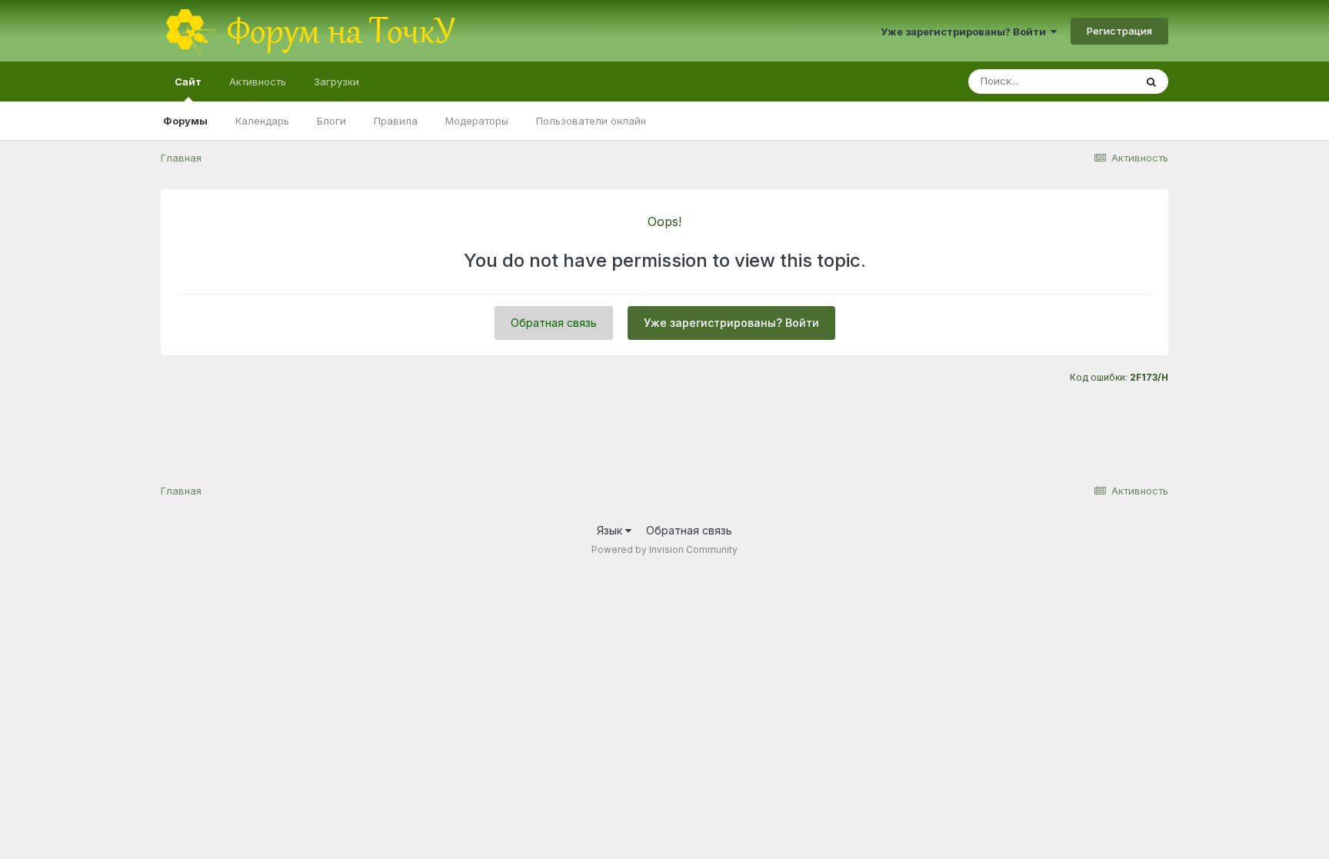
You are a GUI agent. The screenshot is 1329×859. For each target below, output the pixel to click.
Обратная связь (554, 322)
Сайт (188, 81)
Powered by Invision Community (664, 549)
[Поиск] (1151, 81)
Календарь (262, 121)
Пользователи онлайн (591, 121)
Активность (257, 81)
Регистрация (1119, 31)
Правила (396, 121)
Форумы (185, 121)
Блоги (331, 121)
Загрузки (336, 81)
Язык (611, 530)
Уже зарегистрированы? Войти (966, 31)
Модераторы (476, 121)
